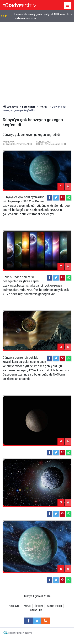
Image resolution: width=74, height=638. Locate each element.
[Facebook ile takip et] (28, 621)
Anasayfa (14, 605)
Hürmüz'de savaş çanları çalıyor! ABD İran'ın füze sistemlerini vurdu (43, 16)
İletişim (39, 605)
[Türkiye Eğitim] (19, 5)
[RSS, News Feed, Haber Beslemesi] (45, 621)
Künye (27, 605)
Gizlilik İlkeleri (54, 605)
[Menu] (68, 5)
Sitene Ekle (36, 610)
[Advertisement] (37, 61)
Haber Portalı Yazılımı (20, 632)
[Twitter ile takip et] (37, 621)
